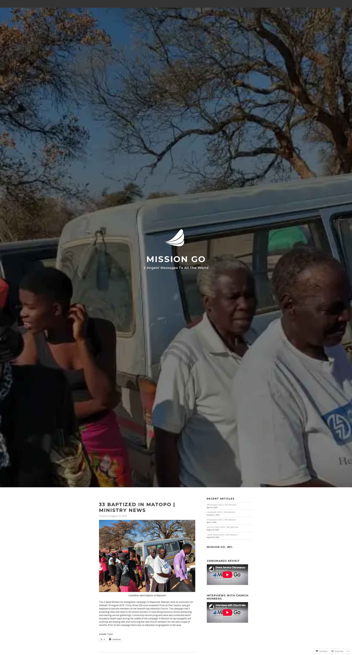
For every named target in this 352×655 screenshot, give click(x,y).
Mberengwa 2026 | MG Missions (221, 504)
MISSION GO (176, 259)
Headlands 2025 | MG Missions (221, 512)
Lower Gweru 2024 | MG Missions (222, 534)
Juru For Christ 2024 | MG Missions (222, 527)
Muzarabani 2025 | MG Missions (221, 519)
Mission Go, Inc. (220, 547)
